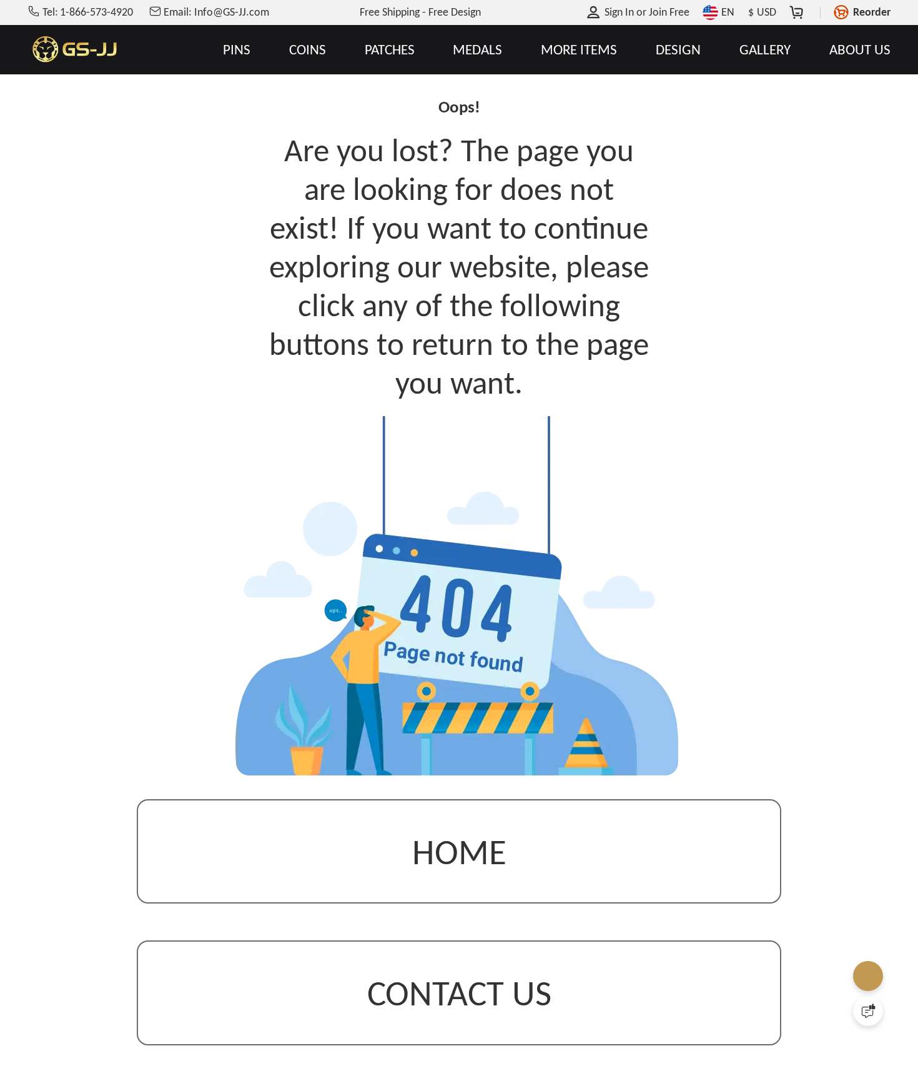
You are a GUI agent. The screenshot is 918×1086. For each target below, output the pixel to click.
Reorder (872, 12)
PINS (236, 49)
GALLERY (765, 49)
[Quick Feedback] (868, 1011)
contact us (459, 996)
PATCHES (390, 49)
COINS (307, 49)
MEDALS (477, 49)
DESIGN (678, 49)
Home (459, 855)
